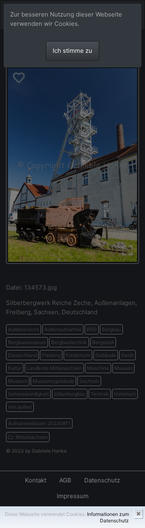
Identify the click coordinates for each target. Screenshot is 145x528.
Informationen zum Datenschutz (108, 517)
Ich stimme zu (72, 50)
